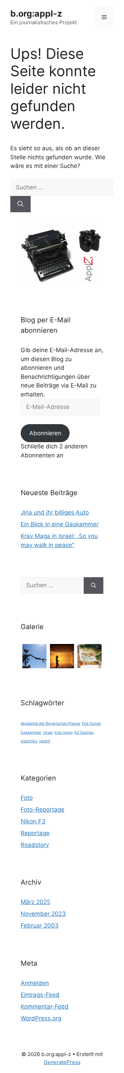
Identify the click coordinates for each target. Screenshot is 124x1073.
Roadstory (35, 844)
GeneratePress (62, 1062)
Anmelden (35, 983)
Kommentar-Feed (45, 1006)
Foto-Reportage (42, 809)
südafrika (29, 741)
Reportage (35, 833)
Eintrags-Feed (40, 994)
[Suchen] (20, 204)
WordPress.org (41, 1018)
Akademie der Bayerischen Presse (50, 723)
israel (48, 732)
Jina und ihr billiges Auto (55, 512)
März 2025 (35, 901)
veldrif (44, 741)
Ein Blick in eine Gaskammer (60, 524)
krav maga (63, 732)
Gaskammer (31, 732)
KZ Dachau (83, 732)
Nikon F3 (33, 821)
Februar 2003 (40, 925)
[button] (34, 656)
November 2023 (43, 913)
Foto (27, 797)
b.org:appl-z (36, 13)
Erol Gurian (91, 723)
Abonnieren (45, 433)
